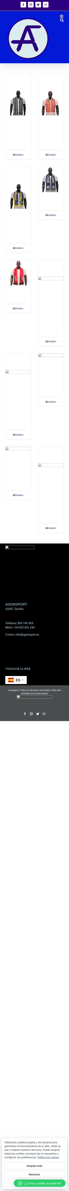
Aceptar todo (34, 1165)
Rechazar (34, 1174)
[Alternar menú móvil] (62, 16)
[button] (39, 1183)
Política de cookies (48, 1157)
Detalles (19, 155)
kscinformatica (41, 693)
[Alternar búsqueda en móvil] (62, 20)
